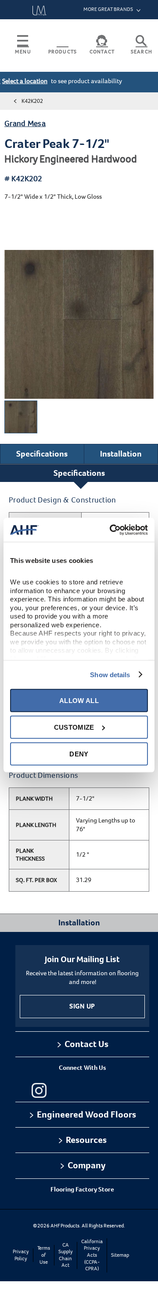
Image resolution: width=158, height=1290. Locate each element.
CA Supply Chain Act (65, 1255)
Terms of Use (43, 1255)
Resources (86, 1140)
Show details (110, 674)
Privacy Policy (21, 1255)
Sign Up (82, 1006)
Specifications (42, 453)
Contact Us (86, 1044)
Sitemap (120, 1255)
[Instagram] (39, 1090)
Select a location (24, 81)
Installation (121, 453)
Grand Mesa (25, 124)
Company (86, 1165)
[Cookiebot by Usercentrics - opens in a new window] (111, 529)
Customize (74, 727)
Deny (78, 753)
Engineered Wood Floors (86, 1114)
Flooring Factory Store (82, 1189)
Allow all (79, 700)
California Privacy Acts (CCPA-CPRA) (92, 1255)
